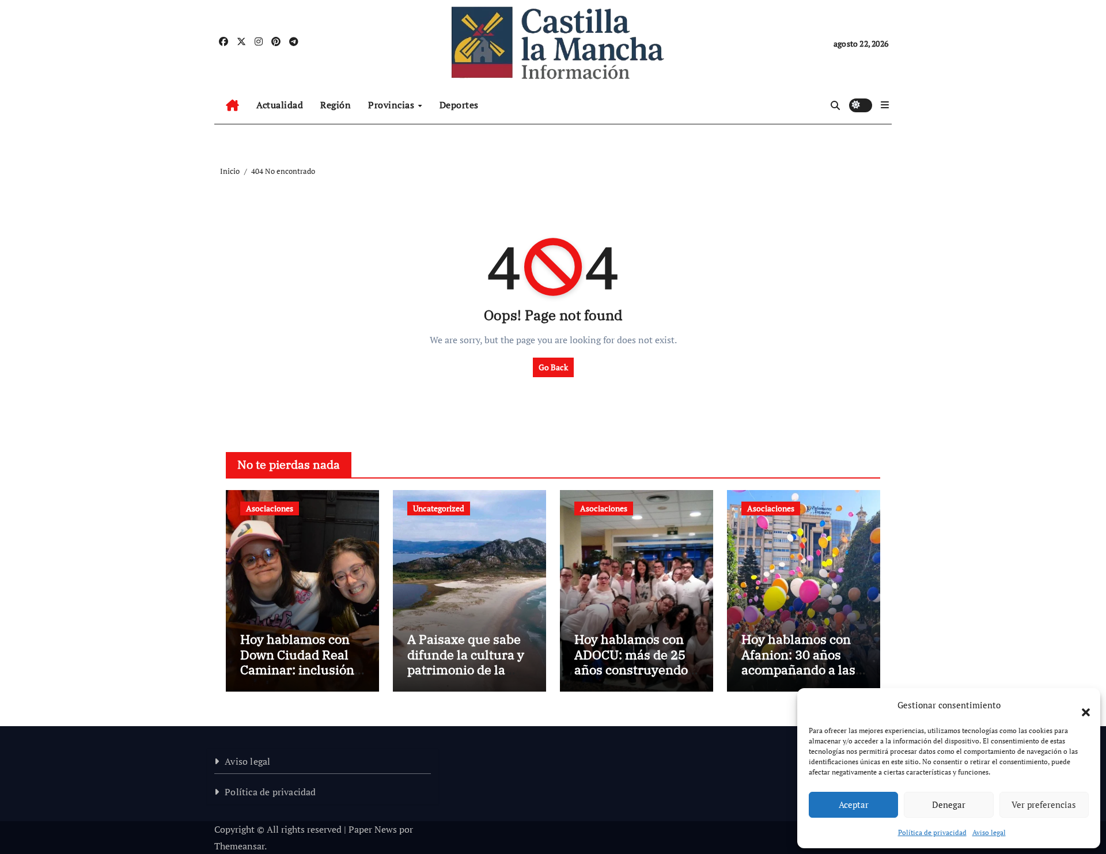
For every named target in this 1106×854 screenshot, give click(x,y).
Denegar (948, 804)
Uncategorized (438, 508)
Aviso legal (989, 832)
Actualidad (279, 104)
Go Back (553, 367)
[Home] (232, 105)
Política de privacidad (932, 832)
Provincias (392, 104)
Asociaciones (269, 508)
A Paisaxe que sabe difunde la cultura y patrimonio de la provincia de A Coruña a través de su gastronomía (465, 677)
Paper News (373, 829)
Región (335, 104)
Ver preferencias (1044, 804)
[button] (1080, 705)
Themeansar (239, 846)
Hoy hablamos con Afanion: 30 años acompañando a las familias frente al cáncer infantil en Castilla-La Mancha (798, 677)
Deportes (459, 104)
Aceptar (854, 804)
